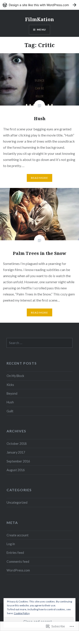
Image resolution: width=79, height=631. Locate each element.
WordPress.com (18, 570)
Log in (11, 544)
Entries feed (15, 552)
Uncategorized (17, 502)
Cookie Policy (22, 613)
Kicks (10, 385)
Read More (39, 177)
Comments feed (18, 561)
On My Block (15, 376)
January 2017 (16, 452)
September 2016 (18, 461)
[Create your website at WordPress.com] (39, 5)
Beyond (12, 393)
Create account (18, 535)
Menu (41, 29)
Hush (10, 402)
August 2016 (16, 470)
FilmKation (39, 19)
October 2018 (17, 443)
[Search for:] (39, 343)
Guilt (10, 411)
